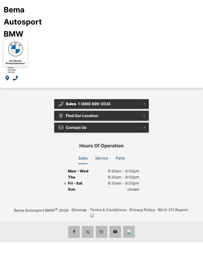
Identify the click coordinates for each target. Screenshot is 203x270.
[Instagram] (102, 232)
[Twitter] (88, 232)
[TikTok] (129, 232)
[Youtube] (115, 232)
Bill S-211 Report (173, 210)
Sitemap (79, 210)
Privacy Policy (142, 210)
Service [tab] (101, 158)
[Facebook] (74, 232)
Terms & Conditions (108, 210)
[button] (12, 69)
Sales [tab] (82, 158)
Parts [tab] (120, 158)
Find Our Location (82, 115)
